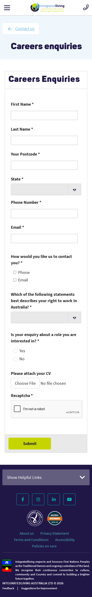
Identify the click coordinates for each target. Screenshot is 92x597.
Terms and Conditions (31, 539)
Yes (22, 350)
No (22, 358)
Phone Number (26, 202)
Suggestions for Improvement (39, 588)
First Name (22, 104)
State (17, 179)
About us (27, 533)
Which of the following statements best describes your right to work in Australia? (44, 301)
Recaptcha (22, 395)
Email (17, 227)
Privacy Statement (54, 533)
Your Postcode (25, 154)
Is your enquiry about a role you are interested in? (43, 338)
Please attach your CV (31, 373)
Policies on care (44, 546)
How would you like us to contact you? (41, 259)
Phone (24, 272)
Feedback (8, 588)
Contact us (24, 28)
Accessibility (65, 539)
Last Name (22, 129)
